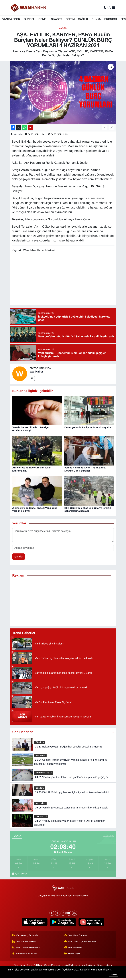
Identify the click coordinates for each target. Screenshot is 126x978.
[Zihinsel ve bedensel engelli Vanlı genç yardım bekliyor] (37, 490)
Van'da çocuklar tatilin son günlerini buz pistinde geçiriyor (71, 777)
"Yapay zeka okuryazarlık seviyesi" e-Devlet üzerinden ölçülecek (69, 822)
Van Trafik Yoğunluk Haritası (82, 941)
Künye (100, 965)
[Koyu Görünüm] (105, 7)
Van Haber (40, 755)
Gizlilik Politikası (52, 965)
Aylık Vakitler (21, 874)
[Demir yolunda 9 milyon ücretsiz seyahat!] (89, 410)
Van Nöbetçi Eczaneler (27, 935)
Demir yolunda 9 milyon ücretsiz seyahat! (88, 427)
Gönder (18, 556)
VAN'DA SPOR (11, 19)
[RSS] (74, 913)
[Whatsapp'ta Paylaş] (24, 127)
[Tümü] (112, 732)
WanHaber (19, 134)
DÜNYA (96, 19)
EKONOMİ (110, 19)
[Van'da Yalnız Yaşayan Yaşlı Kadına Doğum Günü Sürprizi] (89, 450)
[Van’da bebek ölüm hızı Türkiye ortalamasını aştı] (37, 410)
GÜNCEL (29, 19)
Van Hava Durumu (78, 935)
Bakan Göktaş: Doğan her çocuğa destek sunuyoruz (68, 746)
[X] (57, 913)
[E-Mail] (32, 378)
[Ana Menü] (113, 7)
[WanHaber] (19, 373)
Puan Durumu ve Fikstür (28, 947)
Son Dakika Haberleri (26, 953)
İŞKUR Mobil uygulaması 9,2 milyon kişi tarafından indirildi (72, 792)
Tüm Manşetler (75, 947)
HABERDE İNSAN (44, 772)
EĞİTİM (70, 19)
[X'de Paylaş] (18, 127)
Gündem (40, 742)
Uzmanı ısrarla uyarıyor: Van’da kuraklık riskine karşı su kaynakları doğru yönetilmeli (70, 761)
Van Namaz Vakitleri (26, 941)
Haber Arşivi (74, 953)
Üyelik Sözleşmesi (71, 965)
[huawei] (91, 922)
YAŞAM (63, 28)
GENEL (42, 19)
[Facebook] (51, 913)
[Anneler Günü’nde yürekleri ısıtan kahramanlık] (37, 450)
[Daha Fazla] (30, 127)
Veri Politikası (88, 965)
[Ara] (109, 7)
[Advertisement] (68, 279)
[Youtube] (68, 913)
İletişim (108, 965)
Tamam (113, 974)
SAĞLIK (83, 19)
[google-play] (63, 922)
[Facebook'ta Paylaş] (13, 127)
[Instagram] (63, 913)
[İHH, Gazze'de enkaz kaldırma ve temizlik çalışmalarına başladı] (89, 490)
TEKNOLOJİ (41, 816)
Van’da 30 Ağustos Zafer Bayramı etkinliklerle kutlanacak (71, 807)
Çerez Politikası (34, 965)
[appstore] (34, 922)
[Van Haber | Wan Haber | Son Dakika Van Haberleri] (29, 8)
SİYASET (56, 19)
